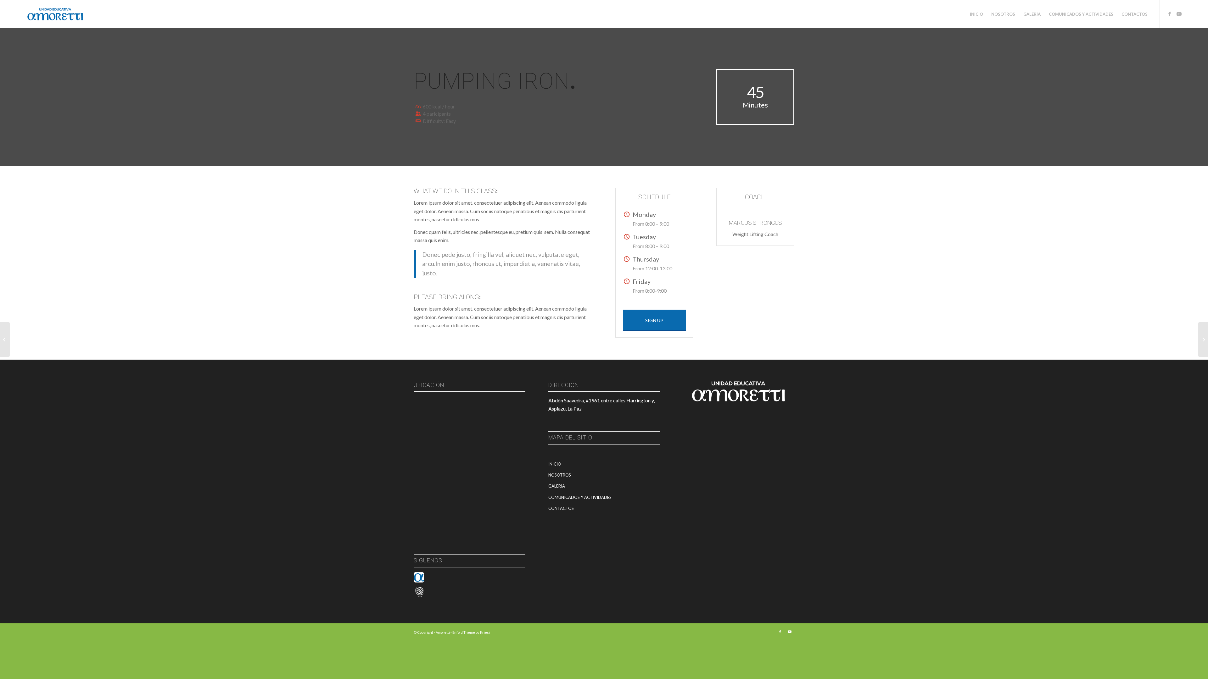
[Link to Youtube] (1179, 14)
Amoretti (443, 632)
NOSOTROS (559, 475)
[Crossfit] (5, 339)
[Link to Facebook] (1169, 14)
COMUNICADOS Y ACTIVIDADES (580, 497)
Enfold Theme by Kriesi (471, 632)
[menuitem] (976, 14)
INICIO (554, 463)
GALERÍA (556, 486)
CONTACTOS (561, 508)
